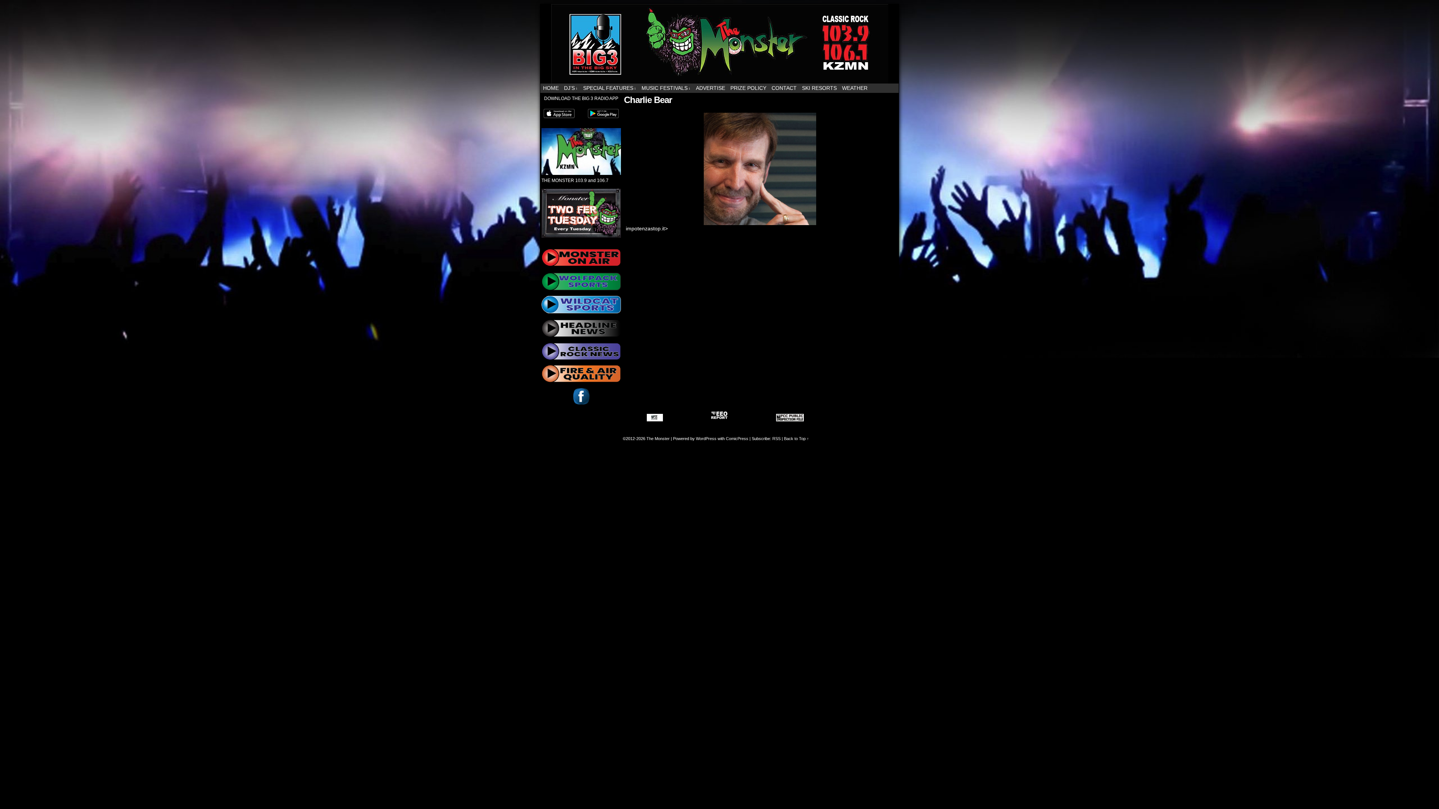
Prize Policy (748, 88)
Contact (784, 88)
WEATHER (855, 88)
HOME (551, 88)
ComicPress (737, 438)
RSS (776, 438)
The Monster (658, 438)
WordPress (706, 438)
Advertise (710, 88)
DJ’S (571, 88)
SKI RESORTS (819, 88)
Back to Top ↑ (796, 438)
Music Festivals (666, 88)
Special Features (609, 88)
